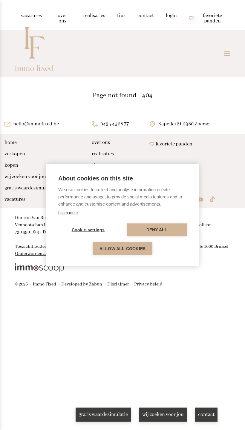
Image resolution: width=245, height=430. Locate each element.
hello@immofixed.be (36, 124)
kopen (11, 165)
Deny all (157, 229)
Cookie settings (88, 229)
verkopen (14, 154)
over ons (101, 142)
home (10, 142)
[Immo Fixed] (34, 53)
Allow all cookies (122, 248)
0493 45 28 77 (114, 124)
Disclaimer (118, 284)
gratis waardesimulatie (29, 188)
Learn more (68, 212)
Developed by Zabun (81, 284)
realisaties (103, 154)
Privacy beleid (148, 284)
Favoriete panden (174, 144)
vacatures (14, 199)
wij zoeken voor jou (25, 177)
